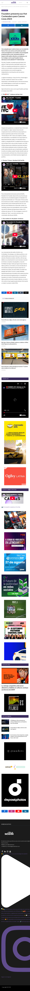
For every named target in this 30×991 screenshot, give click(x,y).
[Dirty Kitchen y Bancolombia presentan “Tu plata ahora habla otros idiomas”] (15, 357)
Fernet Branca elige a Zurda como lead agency (13, 319)
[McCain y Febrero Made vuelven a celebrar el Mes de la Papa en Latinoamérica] (15, 332)
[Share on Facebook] (8, 25)
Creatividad (4, 10)
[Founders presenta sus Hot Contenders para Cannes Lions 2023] (15, 37)
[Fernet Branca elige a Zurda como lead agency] (15, 310)
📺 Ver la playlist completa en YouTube (11, 507)
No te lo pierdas (7, 716)
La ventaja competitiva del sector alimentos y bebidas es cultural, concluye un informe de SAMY (15, 687)
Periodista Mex (7, 21)
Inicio (2, 6)
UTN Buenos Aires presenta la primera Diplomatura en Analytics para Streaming (18, 722)
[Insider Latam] (13, 2)
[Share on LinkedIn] (22, 25)
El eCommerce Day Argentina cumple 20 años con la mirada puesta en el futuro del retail (19, 736)
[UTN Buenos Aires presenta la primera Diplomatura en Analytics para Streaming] (5, 722)
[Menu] (2, 2)
